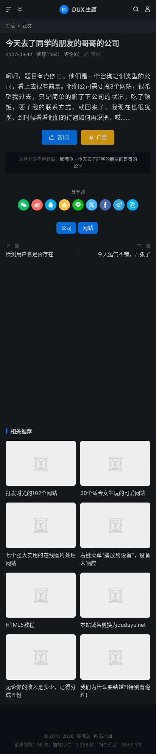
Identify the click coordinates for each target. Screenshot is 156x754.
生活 (10, 26)
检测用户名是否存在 (29, 254)
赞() (92, 54)
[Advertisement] (78, 343)
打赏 (98, 137)
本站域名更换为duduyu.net (113, 624)
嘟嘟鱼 (78, 9)
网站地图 (103, 736)
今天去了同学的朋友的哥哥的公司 (62, 43)
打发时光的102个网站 (31, 493)
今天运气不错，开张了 (123, 254)
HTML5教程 (20, 624)
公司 (66, 228)
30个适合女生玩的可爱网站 (112, 493)
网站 (88, 228)
